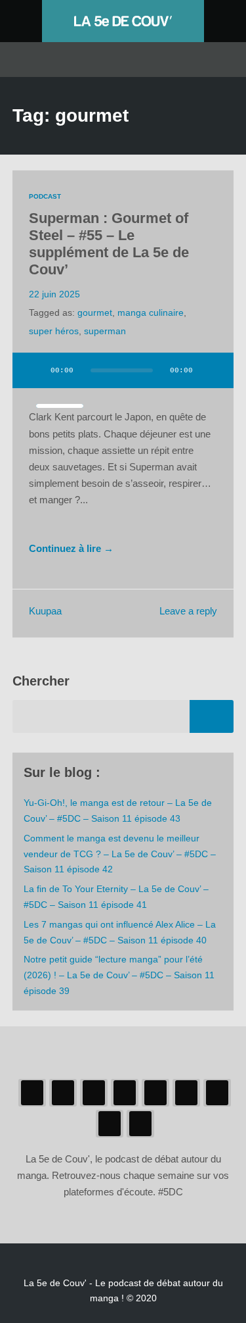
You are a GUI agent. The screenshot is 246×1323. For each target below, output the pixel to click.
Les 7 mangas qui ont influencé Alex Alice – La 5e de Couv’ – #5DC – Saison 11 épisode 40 (120, 932)
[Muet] (211, 370)
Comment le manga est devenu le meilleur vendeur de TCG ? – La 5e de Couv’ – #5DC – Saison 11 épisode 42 (120, 854)
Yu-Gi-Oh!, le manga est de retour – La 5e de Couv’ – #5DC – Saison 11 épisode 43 (118, 810)
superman (105, 331)
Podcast (45, 196)
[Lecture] (34, 370)
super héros (54, 331)
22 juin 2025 (54, 294)
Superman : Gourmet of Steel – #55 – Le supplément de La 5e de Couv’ (109, 244)
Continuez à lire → (71, 548)
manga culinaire (150, 312)
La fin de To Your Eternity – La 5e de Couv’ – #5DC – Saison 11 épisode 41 (116, 897)
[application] (123, 378)
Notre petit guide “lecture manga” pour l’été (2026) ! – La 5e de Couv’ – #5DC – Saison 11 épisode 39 (119, 975)
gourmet (94, 312)
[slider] (59, 406)
